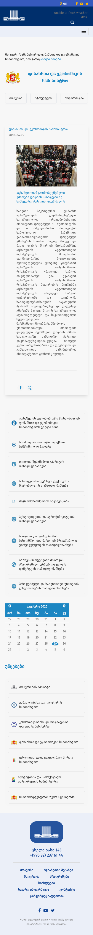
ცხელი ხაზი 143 (46, 850)
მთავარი (15, 98)
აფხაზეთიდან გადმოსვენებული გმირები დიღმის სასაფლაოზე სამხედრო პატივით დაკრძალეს (40, 197)
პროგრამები (59, 876)
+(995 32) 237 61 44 (46, 855)
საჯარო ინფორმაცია (33, 889)
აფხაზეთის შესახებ (58, 870)
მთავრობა (32, 876)
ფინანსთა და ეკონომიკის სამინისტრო (38, 129)
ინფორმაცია (74, 98)
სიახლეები (46, 883)
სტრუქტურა (44, 98)
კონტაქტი (67, 889)
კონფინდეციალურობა (47, 896)
